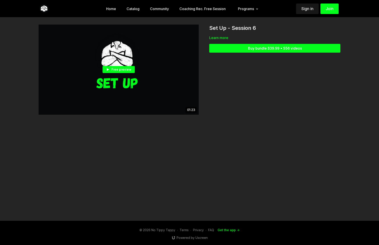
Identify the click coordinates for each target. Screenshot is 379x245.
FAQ (211, 230)
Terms (184, 230)
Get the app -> (229, 230)
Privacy (198, 230)
